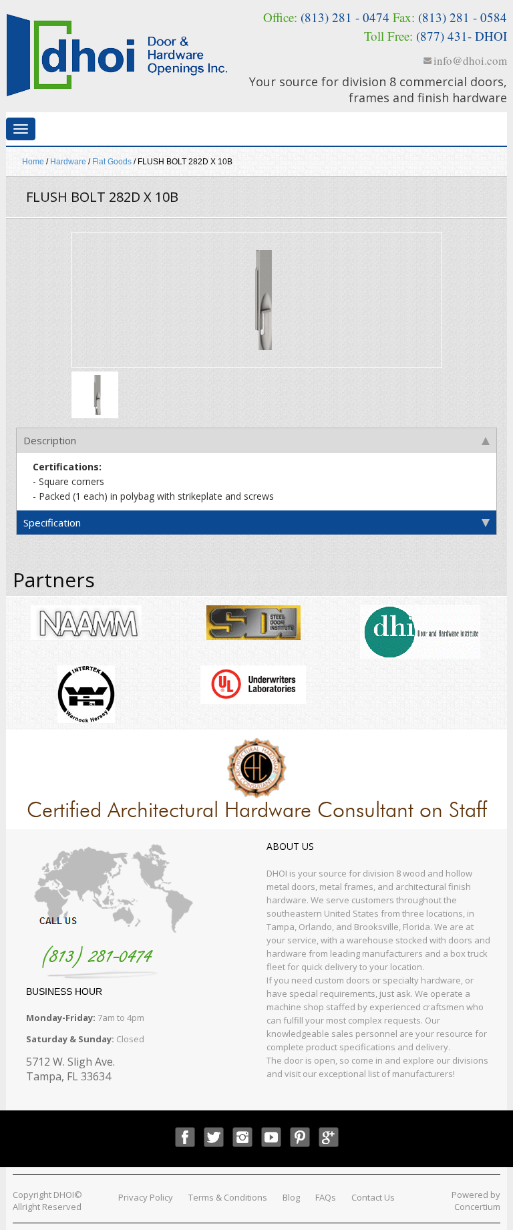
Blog (291, 1197)
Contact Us (373, 1197)
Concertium (477, 1207)
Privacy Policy (145, 1197)
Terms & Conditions (227, 1197)
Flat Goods (112, 161)
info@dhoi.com (470, 60)
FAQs (325, 1197)
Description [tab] (49, 440)
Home (33, 161)
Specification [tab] (52, 522)
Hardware (68, 161)
